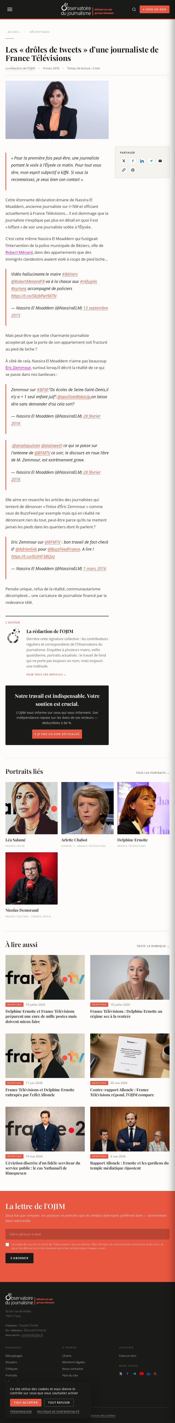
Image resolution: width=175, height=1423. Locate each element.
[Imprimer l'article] (132, 170)
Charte (66, 1356)
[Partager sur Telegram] (151, 161)
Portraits (11, 1375)
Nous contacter (72, 1369)
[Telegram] (134, 1373)
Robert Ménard (19, 252)
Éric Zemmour (18, 367)
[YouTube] (142, 1373)
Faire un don (127, 1356)
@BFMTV (42, 452)
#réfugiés (88, 281)
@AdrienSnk (26, 549)
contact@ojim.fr (32, 1335)
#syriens (18, 288)
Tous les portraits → (153, 772)
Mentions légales (73, 1362)
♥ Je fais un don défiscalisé (57, 734)
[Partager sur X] (123, 161)
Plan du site (70, 1375)
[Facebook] (127, 1373)
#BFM (42, 389)
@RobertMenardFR (28, 281)
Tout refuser (59, 1403)
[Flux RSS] (155, 1373)
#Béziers (70, 274)
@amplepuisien (26, 445)
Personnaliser (21, 1411)
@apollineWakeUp (73, 396)
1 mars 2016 (94, 568)
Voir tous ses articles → (46, 674)
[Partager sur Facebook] (132, 161)
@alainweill (51, 445)
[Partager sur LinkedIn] (142, 161)
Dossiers (11, 1362)
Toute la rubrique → (153, 946)
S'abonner (19, 1258)
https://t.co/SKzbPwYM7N (34, 295)
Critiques (11, 1369)
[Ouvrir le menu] (9, 9)
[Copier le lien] (123, 170)
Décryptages (40, 32)
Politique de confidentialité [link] (58, 1411)
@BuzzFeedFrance (64, 549)
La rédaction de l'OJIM (20, 68)
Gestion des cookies (103, 1415)
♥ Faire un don (154, 9)
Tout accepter (26, 1403)
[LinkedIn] (148, 1373)
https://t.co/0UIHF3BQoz (33, 556)
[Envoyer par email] (160, 161)
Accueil (14, 32)
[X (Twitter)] (120, 1373)
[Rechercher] (134, 9)
